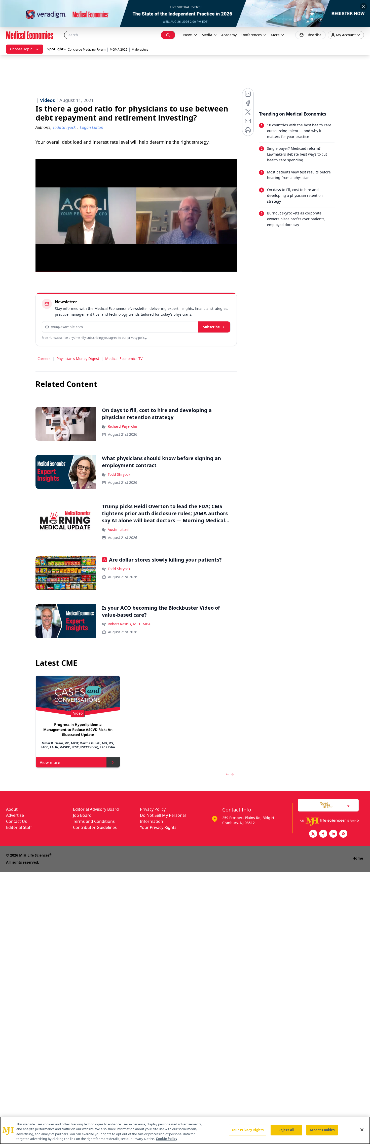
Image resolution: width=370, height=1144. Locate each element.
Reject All (286, 1130)
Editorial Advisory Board (96, 809)
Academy (229, 34)
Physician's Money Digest (78, 358)
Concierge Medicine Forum (86, 49)
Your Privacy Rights (158, 827)
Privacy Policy (153, 809)
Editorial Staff (19, 827)
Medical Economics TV (123, 358)
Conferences (251, 34)
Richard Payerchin (123, 426)
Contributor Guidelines (95, 827)
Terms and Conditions (94, 821)
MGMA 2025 (118, 49)
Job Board (82, 815)
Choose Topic (21, 49)
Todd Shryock (119, 474)
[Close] (361, 1129)
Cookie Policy (166, 1138)
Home (357, 858)
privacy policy (136, 338)
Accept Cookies (322, 1130)
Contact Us (16, 821)
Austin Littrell (119, 529)
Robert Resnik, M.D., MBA (129, 623)
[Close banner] (363, 6)
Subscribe (211, 326)
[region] (185, 1130)
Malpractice (140, 49)
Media (207, 34)
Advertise (15, 815)
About (12, 809)
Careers (44, 358)
